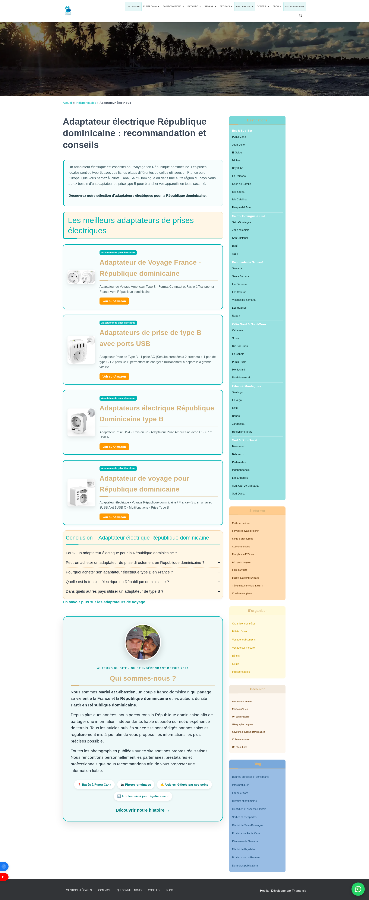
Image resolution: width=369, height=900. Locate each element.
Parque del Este (241, 207)
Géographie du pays (242, 724)
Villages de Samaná (244, 299)
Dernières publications (245, 865)
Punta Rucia (239, 361)
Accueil (67, 102)
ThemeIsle (299, 890)
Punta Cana (150, 6)
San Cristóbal (240, 237)
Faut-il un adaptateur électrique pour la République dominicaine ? (121, 553)
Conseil (262, 6)
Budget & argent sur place (245, 577)
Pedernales (239, 462)
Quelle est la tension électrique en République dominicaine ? (117, 582)
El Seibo (237, 152)
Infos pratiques (240, 784)
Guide (235, 663)
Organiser (133, 6)
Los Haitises (239, 307)
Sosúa (236, 338)
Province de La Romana (246, 857)
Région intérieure (242, 431)
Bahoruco (237, 454)
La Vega (237, 400)
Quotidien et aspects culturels (249, 809)
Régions (225, 6)
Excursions (243, 6)
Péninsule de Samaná (245, 841)
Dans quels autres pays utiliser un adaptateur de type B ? (114, 591)
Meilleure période (241, 523)
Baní (234, 245)
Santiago (237, 392)
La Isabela (238, 354)
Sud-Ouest (238, 493)
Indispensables (294, 6)
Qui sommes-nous (129, 890)
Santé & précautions (242, 538)
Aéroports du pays (241, 562)
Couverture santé (241, 546)
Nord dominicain (241, 377)
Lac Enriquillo (240, 477)
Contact (104, 890)
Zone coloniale (240, 230)
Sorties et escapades (244, 817)
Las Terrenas (239, 284)
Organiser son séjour (244, 623)
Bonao (236, 415)
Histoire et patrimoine (244, 800)
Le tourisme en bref (242, 701)
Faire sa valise (239, 570)
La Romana (239, 176)
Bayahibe (193, 6)
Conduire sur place (242, 593)
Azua (235, 253)
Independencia (241, 469)
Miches (236, 160)
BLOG (169, 890)
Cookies (154, 890)
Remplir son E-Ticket (243, 554)
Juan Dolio (238, 144)
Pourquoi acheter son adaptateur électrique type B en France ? (119, 572)
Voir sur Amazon (114, 301)
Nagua (236, 315)
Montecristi (238, 369)
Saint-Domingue (172, 6)
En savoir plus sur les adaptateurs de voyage (104, 602)
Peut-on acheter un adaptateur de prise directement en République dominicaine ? (135, 562)
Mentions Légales (79, 890)
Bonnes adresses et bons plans (250, 776)
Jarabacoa (238, 423)
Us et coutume (239, 747)
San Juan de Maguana (245, 485)
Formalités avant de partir (245, 530)
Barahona (238, 446)
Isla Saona (238, 191)
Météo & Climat (240, 709)
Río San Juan (240, 346)
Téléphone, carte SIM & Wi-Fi (247, 585)
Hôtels (236, 655)
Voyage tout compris (244, 639)
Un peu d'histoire (240, 716)
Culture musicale (240, 739)
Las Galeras (239, 292)
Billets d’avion (240, 631)
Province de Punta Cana (246, 833)
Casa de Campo (241, 183)
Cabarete (237, 330)
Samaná (209, 6)
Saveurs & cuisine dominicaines (248, 732)
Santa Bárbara (240, 276)
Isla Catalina (239, 199)
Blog (276, 6)
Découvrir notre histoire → (143, 810)
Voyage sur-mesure (243, 647)
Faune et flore (240, 793)
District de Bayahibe (243, 849)
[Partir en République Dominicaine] (68, 11)
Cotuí (235, 408)
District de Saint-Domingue (247, 825)
